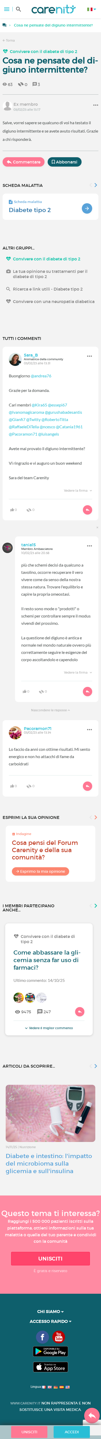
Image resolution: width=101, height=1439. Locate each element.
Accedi (72, 1432)
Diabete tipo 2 (30, 210)
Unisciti (50, 1259)
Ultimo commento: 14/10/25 (39, 980)
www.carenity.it (25, 1403)
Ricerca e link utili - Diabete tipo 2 (48, 289)
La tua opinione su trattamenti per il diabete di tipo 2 (50, 274)
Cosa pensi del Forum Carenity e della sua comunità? (45, 850)
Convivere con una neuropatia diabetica (54, 301)
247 (47, 1011)
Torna (10, 40)
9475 (26, 1011)
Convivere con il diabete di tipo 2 (43, 51)
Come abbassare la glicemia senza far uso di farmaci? (47, 960)
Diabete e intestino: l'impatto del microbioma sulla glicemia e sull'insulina (49, 1163)
